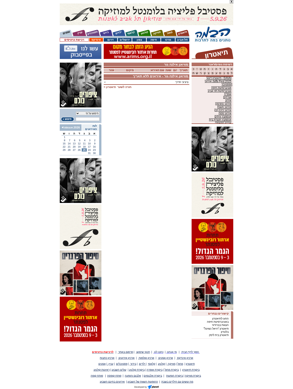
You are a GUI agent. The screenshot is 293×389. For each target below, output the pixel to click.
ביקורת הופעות (174, 375)
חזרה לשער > (117, 87)
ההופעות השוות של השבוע (143, 381)
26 (79, 150)
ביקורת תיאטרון (191, 369)
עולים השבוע (119, 369)
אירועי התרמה (223, 103)
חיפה (153, 39)
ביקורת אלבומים (153, 375)
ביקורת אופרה (155, 369)
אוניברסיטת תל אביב (219, 91)
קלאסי (151, 363)
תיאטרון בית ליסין (219, 335)
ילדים (142, 363)
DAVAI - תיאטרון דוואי (218, 78)
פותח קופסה (114, 375)
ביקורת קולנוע (137, 369)
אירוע (228, 100)
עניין (110, 363)
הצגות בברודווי (220, 325)
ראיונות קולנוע (102, 369)
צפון (139, 39)
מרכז (168, 39)
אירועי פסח (225, 113)
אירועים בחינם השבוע (112, 381)
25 (84, 150)
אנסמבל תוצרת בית (220, 119)
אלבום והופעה (133, 375)
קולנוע (161, 363)
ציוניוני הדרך (181, 82)
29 (64, 150)
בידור (133, 363)
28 (69, 150)
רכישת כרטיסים (74, 39)
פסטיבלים (122, 363)
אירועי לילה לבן (222, 110)
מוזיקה (171, 363)
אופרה (227, 94)
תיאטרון (190, 363)
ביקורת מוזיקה (193, 375)
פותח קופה (97, 375)
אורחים (227, 97)
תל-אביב (182, 39)
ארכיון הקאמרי (223, 123)
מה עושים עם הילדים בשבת (177, 381)
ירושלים (125, 39)
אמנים (102, 363)
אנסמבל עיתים (222, 116)
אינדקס (96, 39)
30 (94, 153)
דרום (110, 39)
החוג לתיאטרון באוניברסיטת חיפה (218, 320)
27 (74, 150)
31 (89, 153)
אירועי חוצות (224, 107)
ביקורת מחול (172, 369)
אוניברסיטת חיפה (221, 87)
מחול (180, 363)
